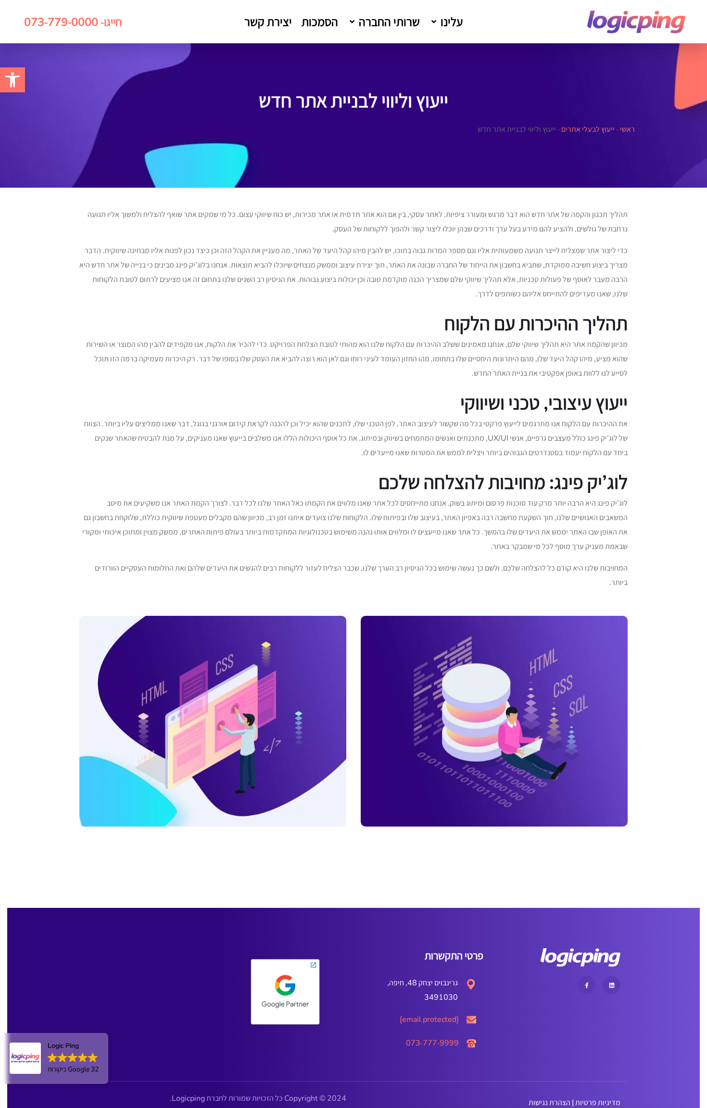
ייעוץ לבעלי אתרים (588, 129)
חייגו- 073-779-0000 (73, 21)
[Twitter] (611, 985)
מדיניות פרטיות (597, 1102)
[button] (446, 22)
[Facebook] (586, 985)
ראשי (627, 129)
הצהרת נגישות (549, 1102)
